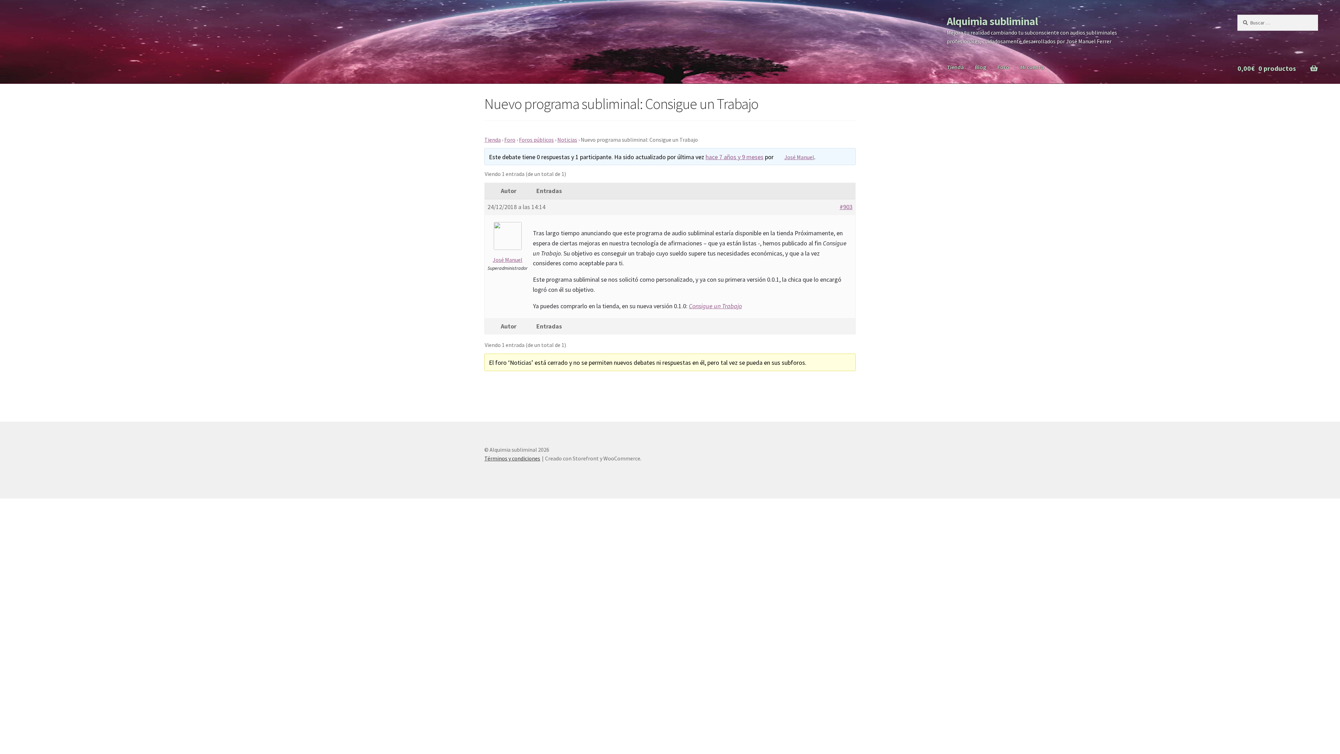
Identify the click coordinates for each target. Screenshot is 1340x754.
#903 (846, 207)
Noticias (567, 139)
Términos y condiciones (512, 458)
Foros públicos (536, 139)
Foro (1003, 67)
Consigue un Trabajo (715, 306)
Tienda (955, 67)
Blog (980, 67)
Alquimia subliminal (992, 21)
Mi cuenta (1032, 67)
